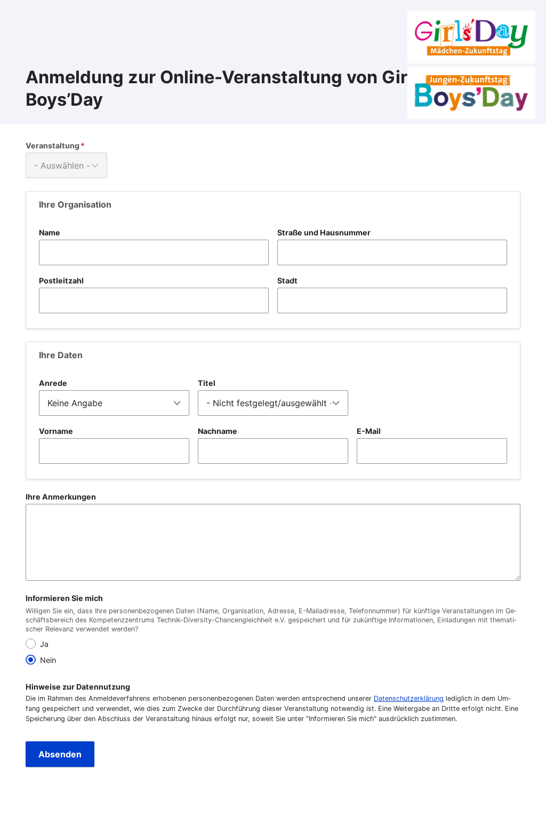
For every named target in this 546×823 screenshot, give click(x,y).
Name (49, 232)
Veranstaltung (52, 145)
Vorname (56, 431)
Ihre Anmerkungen (61, 496)
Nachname (217, 431)
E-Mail (369, 431)
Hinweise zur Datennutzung (78, 686)
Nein (48, 659)
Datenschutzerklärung (409, 698)
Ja (44, 643)
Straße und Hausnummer (324, 232)
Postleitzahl (61, 280)
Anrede (53, 382)
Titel (206, 382)
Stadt (287, 280)
